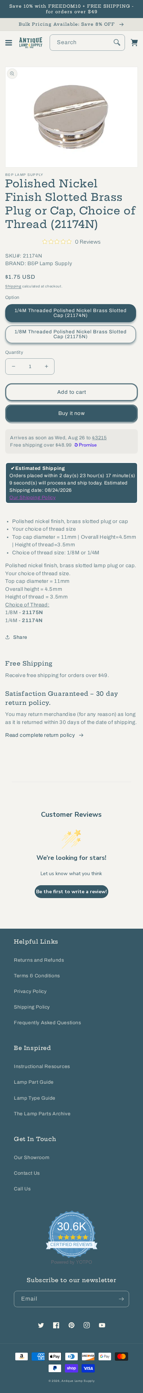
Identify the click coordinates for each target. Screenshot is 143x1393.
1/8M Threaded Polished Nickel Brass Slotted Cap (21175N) (71, 334)
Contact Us (27, 1173)
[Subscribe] (121, 1299)
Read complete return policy (40, 735)
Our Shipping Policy (32, 497)
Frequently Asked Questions (47, 1022)
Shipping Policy (32, 1007)
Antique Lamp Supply (77, 1381)
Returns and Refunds (39, 960)
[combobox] (87, 42)
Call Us (22, 1188)
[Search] (117, 42)
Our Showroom (31, 1157)
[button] (8, 42)
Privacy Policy (30, 991)
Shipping (13, 286)
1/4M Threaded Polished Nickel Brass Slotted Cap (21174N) (71, 313)
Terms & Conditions (37, 975)
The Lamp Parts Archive (42, 1113)
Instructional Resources (42, 1066)
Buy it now (71, 413)
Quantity (14, 352)
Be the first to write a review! (71, 891)
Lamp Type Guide (35, 1098)
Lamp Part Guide (34, 1082)
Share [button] (20, 637)
